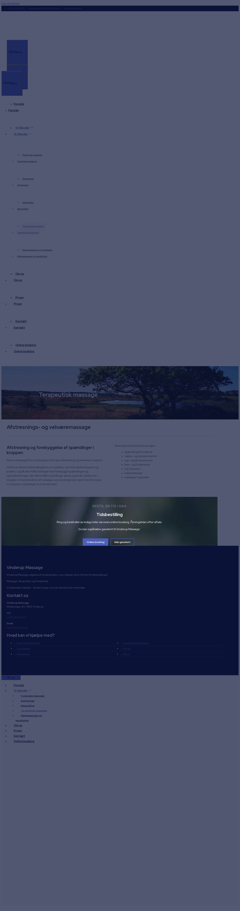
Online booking (95, 542)
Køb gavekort (122, 542)
